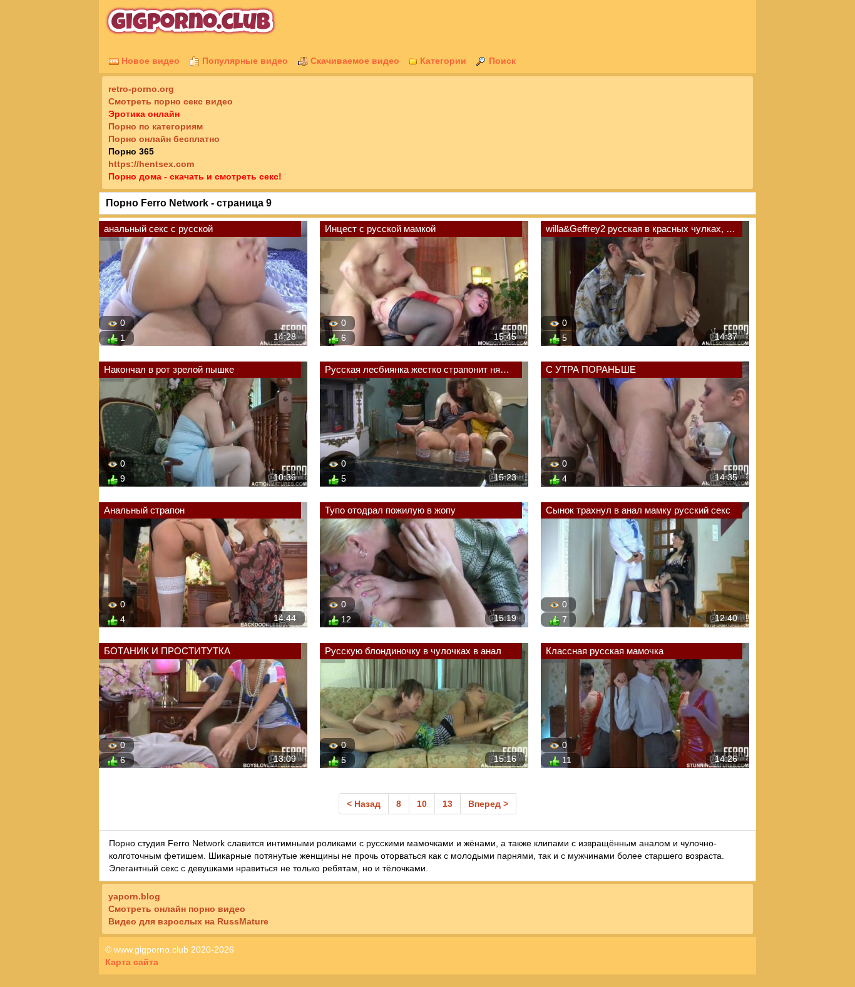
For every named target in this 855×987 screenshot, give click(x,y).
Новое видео (149, 61)
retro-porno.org (141, 89)
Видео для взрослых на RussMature (188, 921)
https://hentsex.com (151, 164)
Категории (441, 61)
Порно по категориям (155, 126)
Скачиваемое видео (353, 61)
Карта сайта (131, 962)
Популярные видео (244, 61)
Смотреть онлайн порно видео (176, 909)
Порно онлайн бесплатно (164, 139)
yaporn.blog (134, 896)
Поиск (501, 61)
